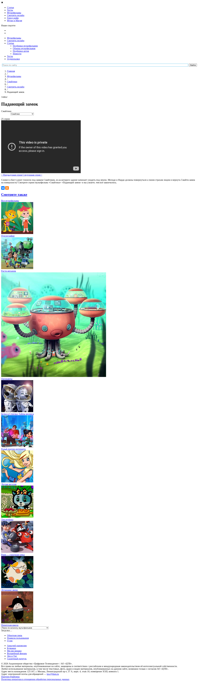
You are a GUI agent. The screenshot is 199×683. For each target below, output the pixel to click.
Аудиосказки (13, 59)
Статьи (10, 43)
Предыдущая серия (12, 175)
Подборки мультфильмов (25, 46)
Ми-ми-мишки (14, 651)
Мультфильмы (14, 38)
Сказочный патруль (17, 658)
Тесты (10, 56)
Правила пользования (18, 638)
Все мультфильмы (10, 200)
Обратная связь (14, 635)
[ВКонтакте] (3, 188)
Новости (17, 53)
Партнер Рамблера (10, 676)
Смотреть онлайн (15, 40)
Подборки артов (21, 51)
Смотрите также (14, 194)
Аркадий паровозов (17, 645)
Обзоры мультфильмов (24, 48)
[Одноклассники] (7, 188)
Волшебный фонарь (17, 653)
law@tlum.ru (53, 674)
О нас (10, 640)
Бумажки (11, 648)
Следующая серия (32, 175)
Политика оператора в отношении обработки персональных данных (35, 679)
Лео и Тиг (12, 656)
